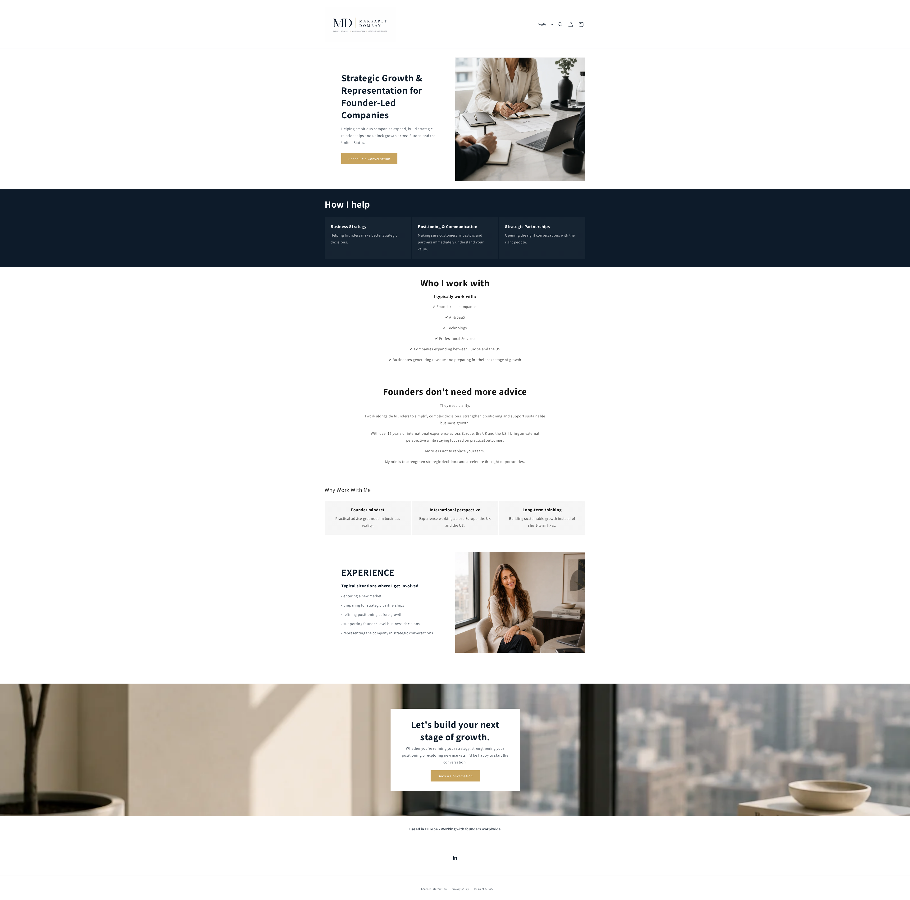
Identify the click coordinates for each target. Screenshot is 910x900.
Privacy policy (460, 889)
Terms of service (484, 889)
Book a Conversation (455, 776)
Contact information (434, 889)
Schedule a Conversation (369, 158)
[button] (560, 24)
